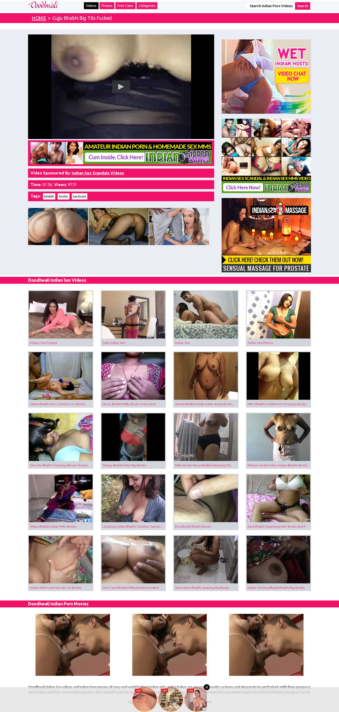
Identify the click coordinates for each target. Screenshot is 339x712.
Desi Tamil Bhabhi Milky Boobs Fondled (130, 587)
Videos (91, 6)
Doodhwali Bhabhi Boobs (193, 526)
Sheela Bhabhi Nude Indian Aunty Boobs (204, 404)
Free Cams (125, 6)
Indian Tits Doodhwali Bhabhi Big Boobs (276, 587)
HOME (39, 18)
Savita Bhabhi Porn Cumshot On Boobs (57, 404)
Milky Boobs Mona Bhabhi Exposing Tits (203, 465)
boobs (63, 196)
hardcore (79, 196)
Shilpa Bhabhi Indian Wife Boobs (53, 526)
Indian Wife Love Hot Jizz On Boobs (55, 587)
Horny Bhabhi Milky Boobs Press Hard (129, 404)
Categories (146, 6)
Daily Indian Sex (113, 342)
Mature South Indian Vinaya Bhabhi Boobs (278, 465)
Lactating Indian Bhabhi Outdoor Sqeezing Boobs (134, 526)
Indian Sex (182, 342)
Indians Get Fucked (43, 342)
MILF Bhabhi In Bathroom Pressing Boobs (277, 404)
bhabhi (49, 196)
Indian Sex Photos (260, 342)
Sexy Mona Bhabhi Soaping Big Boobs (202, 587)
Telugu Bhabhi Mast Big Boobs (124, 465)
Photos (107, 6)
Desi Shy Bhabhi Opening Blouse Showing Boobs (61, 465)
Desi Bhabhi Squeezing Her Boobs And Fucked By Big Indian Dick (279, 526)
